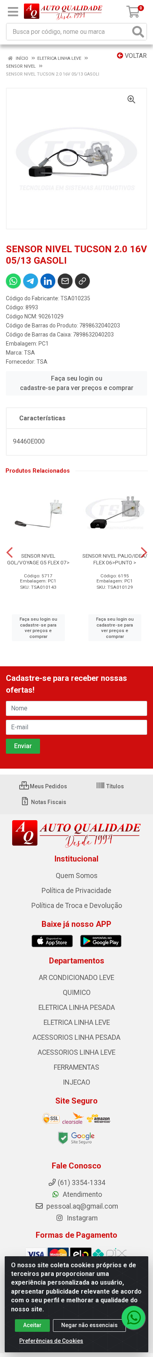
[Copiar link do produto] (82, 281)
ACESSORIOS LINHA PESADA (76, 1037)
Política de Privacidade (76, 891)
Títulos (114, 786)
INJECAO (76, 1082)
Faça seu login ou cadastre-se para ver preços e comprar (76, 383)
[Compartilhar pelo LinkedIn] (47, 281)
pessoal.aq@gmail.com (81, 1206)
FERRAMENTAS (76, 1067)
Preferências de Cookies (51, 1341)
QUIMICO (77, 992)
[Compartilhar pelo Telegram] (30, 281)
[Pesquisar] (138, 32)
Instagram (81, 1218)
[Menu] (13, 12)
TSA (29, 352)
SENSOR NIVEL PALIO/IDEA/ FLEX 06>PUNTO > (115, 559)
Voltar (135, 55)
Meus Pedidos (48, 786)
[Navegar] (9, 552)
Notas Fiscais (48, 802)
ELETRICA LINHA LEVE (77, 1022)
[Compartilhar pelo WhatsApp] (13, 281)
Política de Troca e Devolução (76, 906)
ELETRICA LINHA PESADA (76, 1007)
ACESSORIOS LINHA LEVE (76, 1052)
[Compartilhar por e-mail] (65, 281)
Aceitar (32, 1325)
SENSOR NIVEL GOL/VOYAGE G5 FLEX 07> (38, 559)
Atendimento (81, 1194)
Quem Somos (77, 876)
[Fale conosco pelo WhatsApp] (133, 1317)
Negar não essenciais (89, 1325)
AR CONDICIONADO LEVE (76, 978)
